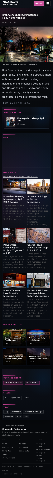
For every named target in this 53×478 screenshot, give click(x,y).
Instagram (17, 466)
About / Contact (8, 458)
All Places (22, 444)
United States (24, 451)
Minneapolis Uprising (40, 445)
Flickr (5, 470)
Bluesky (39, 466)
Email (27, 397)
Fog (6, 412)
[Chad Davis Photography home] (17, 3)
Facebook (15, 397)
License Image (13, 382)
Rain (26, 416)
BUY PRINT (32, 382)
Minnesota (9, 416)
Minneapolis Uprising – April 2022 (20, 176)
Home (4, 444)
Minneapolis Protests (40, 454)
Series (4, 454)
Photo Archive (7, 447)
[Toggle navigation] (48, 3)
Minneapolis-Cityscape (33, 412)
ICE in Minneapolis (43, 449)
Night (18, 416)
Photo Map (6, 451)
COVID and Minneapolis (40, 459)
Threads (28, 466)
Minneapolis (16, 412)
